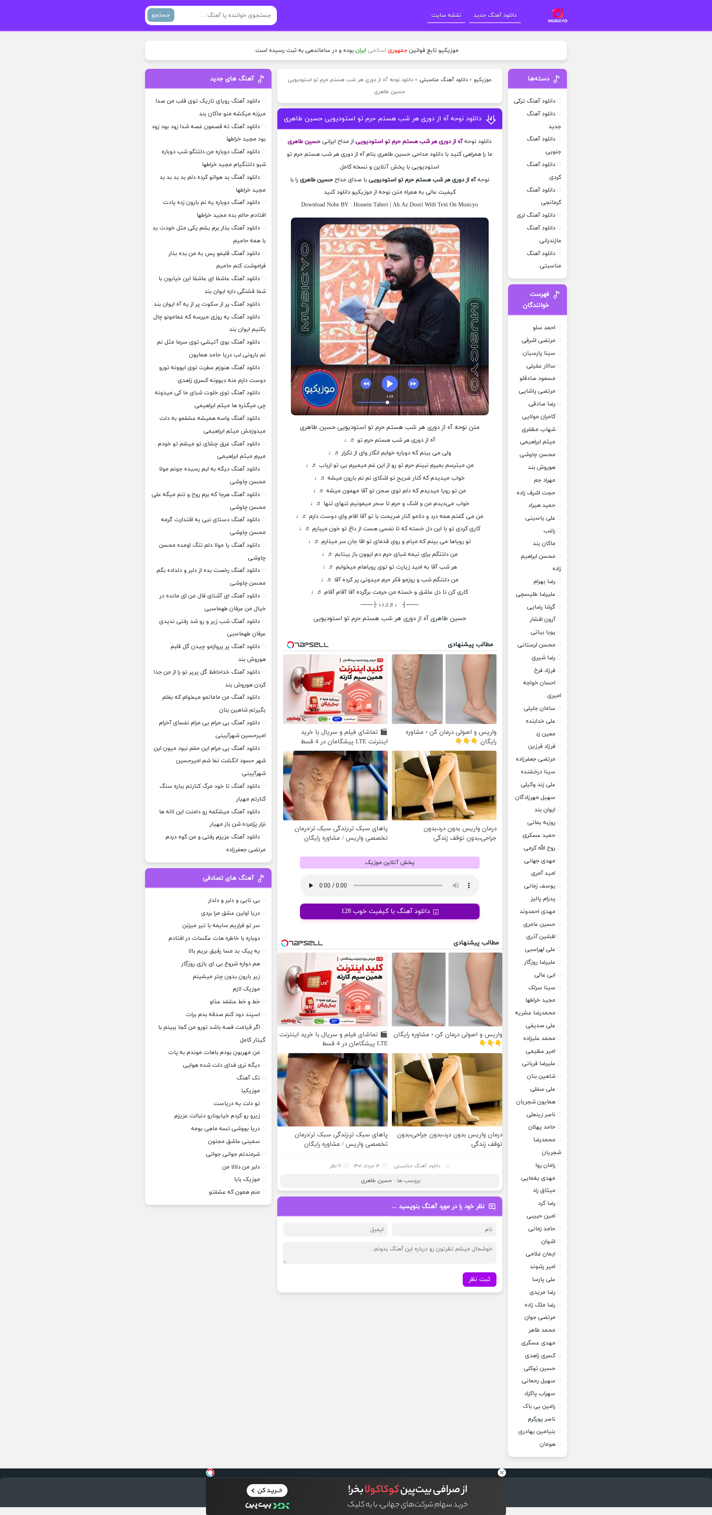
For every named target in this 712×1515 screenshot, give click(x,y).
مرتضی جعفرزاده (535, 759)
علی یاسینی (540, 518)
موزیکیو (483, 80)
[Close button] (502, 1472)
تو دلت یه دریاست (236, 1104)
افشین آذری (540, 937)
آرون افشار (542, 619)
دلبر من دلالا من (241, 1167)
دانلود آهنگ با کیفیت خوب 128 (385, 911)
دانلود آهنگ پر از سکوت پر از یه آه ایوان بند (207, 304)
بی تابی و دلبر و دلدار (234, 900)
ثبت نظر (479, 1279)
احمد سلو (544, 328)
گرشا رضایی (541, 607)
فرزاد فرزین (541, 746)
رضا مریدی (542, 1292)
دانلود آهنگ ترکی (534, 101)
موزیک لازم (246, 989)
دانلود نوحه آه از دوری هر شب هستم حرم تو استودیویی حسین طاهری (383, 118)
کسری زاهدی (540, 1356)
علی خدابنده (540, 721)
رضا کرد (546, 1203)
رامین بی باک (539, 1406)
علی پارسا (543, 1279)
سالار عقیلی (541, 366)
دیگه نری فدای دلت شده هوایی (221, 1065)
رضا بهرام (544, 581)
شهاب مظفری (538, 429)
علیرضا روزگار (539, 962)
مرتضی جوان (540, 1317)
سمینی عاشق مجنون (234, 1141)
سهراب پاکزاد (539, 1394)
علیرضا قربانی (538, 1064)
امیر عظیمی (540, 1051)
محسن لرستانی (536, 645)
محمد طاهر (542, 1330)
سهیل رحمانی (538, 1381)
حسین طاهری (376, 1181)
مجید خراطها (540, 1000)
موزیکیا (250, 1091)
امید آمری (543, 873)
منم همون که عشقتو (234, 1192)
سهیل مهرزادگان (535, 797)
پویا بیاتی (543, 632)
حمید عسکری (538, 835)
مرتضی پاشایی (537, 391)
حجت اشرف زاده (536, 493)
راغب (549, 531)
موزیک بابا (247, 1179)
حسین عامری (539, 924)
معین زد (545, 734)
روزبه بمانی (541, 823)
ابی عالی (544, 975)
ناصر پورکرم (541, 1419)
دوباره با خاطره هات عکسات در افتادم (214, 938)
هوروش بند (541, 467)
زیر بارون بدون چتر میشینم (226, 977)
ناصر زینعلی (541, 1115)
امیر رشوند (542, 1267)
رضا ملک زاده (540, 1305)
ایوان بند (544, 810)
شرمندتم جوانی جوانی (233, 1154)
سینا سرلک (541, 988)
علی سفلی (542, 1089)
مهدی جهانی (539, 861)
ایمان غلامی (540, 1254)
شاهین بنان (541, 1076)
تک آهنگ (248, 1078)
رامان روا (545, 1165)
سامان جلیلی (539, 708)
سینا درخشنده (538, 772)
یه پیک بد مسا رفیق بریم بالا (224, 951)
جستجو (161, 15)
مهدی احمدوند (537, 912)
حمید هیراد (541, 505)
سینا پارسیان (539, 353)
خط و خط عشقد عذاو (235, 1002)
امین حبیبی (541, 1216)
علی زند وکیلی (538, 785)
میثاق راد (544, 1190)
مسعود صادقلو (537, 378)
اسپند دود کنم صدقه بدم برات (223, 1015)
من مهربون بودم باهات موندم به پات (214, 1052)
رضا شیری (543, 658)
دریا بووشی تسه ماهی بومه (225, 1129)
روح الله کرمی (539, 848)
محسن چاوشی (537, 455)
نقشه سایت (446, 15)
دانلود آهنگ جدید (495, 15)
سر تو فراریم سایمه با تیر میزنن (221, 926)
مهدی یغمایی (538, 1178)
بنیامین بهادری (536, 1431)
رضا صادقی (542, 404)
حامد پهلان (541, 1127)
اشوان (548, 1242)
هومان (547, 1444)
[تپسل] (210, 1472)
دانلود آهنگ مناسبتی (443, 80)
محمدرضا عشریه (535, 1013)
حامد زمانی (541, 1229)
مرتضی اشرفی (538, 340)
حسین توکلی (539, 1368)
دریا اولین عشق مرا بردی (230, 913)
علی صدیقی (540, 1026)
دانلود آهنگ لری (536, 215)
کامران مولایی (538, 417)
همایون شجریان (535, 1102)
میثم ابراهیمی (537, 442)
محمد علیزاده (539, 1038)
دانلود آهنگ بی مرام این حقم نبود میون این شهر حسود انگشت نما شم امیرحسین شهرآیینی (210, 761)
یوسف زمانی (539, 886)
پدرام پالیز (543, 899)
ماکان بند (544, 544)
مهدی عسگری (538, 1343)
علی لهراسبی (540, 949)
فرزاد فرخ (544, 670)
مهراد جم (544, 480)
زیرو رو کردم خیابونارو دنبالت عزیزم (217, 1116)
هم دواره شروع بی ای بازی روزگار (220, 964)
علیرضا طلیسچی (535, 594)
